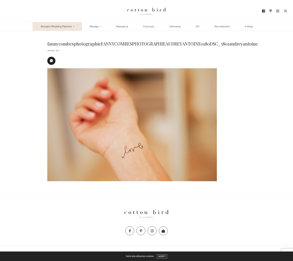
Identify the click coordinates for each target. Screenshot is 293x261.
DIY (198, 26)
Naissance (122, 26)
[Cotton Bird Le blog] (146, 11)
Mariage (94, 26)
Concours (148, 26)
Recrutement (222, 26)
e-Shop (249, 26)
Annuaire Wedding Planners (56, 26)
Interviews (175, 26)
